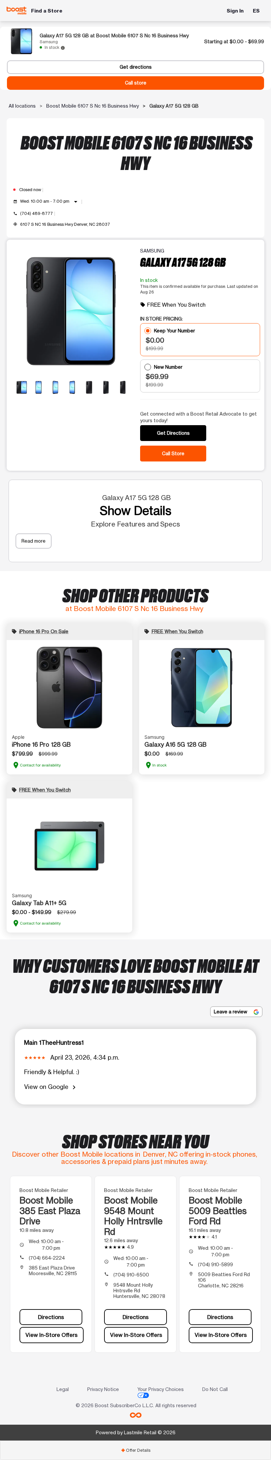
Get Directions (173, 433)
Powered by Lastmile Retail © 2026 (135, 1432)
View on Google (51, 1087)
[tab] (135, 1450)
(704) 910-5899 (215, 1264)
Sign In (235, 11)
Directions (51, 1317)
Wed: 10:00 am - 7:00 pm (50, 202)
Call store (135, 82)
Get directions (136, 67)
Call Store (173, 453)
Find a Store (46, 11)
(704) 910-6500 (131, 1274)
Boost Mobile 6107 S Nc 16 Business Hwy (92, 106)
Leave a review (231, 1011)
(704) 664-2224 (47, 1258)
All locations (22, 106)
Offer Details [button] (135, 1450)
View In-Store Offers (51, 1335)
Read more (33, 541)
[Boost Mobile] (16, 11)
